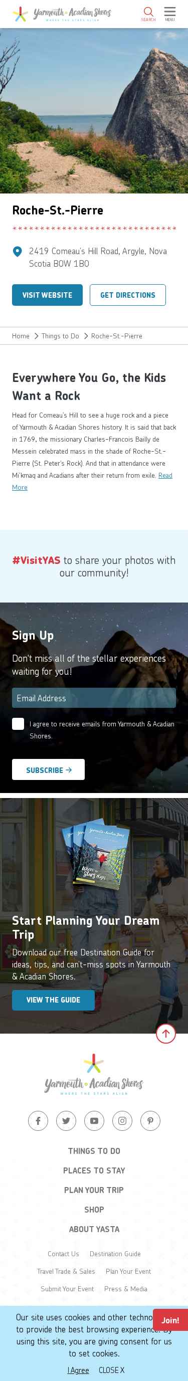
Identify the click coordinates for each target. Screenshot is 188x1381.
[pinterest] (150, 1121)
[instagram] (122, 1121)
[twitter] (66, 1121)
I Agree (78, 1370)
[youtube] (94, 1121)
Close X (111, 1370)
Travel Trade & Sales (66, 1271)
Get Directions (127, 295)
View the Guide (53, 1000)
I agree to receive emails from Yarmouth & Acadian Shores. (102, 729)
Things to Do (60, 335)
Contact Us (63, 1253)
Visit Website (47, 295)
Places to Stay (94, 1170)
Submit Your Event (67, 1288)
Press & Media (125, 1288)
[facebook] (38, 1121)
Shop (94, 1210)
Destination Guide (115, 1253)
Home (21, 335)
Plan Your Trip (94, 1190)
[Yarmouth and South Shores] (62, 14)
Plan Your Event (128, 1271)
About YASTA (94, 1229)
